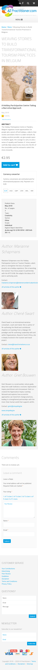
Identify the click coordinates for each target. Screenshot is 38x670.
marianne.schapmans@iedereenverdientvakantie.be (20, 282)
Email (5, 530)
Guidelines (5, 576)
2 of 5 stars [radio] (16, 496)
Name (6, 520)
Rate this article (6, 119)
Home (4, 27)
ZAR (21, 190)
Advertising (6, 571)
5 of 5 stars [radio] (13, 499)
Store (9, 27)
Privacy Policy (7, 584)
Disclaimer (5, 578)
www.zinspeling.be (8, 410)
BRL (26, 190)
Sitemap (30, 664)
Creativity (7, 116)
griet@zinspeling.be (15, 406)
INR (32, 190)
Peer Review (6, 573)
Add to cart (9, 165)
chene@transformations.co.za (19, 344)
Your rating (7, 491)
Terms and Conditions (9, 581)
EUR (5, 190)
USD (11, 190)
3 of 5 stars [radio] (25, 496)
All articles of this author (11, 287)
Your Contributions (8, 568)
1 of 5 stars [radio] (7, 496)
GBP (16, 190)
